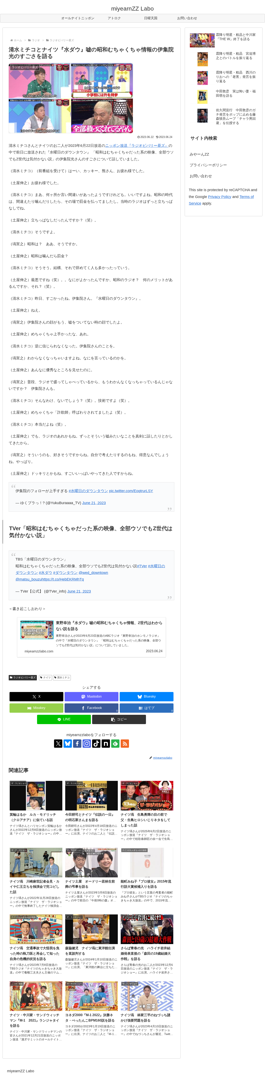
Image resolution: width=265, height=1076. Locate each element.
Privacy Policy (219, 197)
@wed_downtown (93, 573)
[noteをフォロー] (106, 743)
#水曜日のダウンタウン (88, 491)
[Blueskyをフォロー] (68, 743)
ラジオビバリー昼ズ (24, 677)
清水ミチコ (63, 677)
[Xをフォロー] (58, 743)
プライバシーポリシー (208, 165)
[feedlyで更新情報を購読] (115, 743)
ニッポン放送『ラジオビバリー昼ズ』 (137, 146)
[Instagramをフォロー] (87, 743)
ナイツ (47, 677)
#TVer (142, 566)
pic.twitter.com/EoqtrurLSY (131, 491)
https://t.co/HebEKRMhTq (63, 579)
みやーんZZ (199, 154)
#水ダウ (45, 573)
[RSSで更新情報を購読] (125, 743)
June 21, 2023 (94, 503)
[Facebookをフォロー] (77, 743)
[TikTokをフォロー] (96, 743)
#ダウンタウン (65, 573)
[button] (119, 719)
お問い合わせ (201, 176)
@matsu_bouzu (29, 579)
